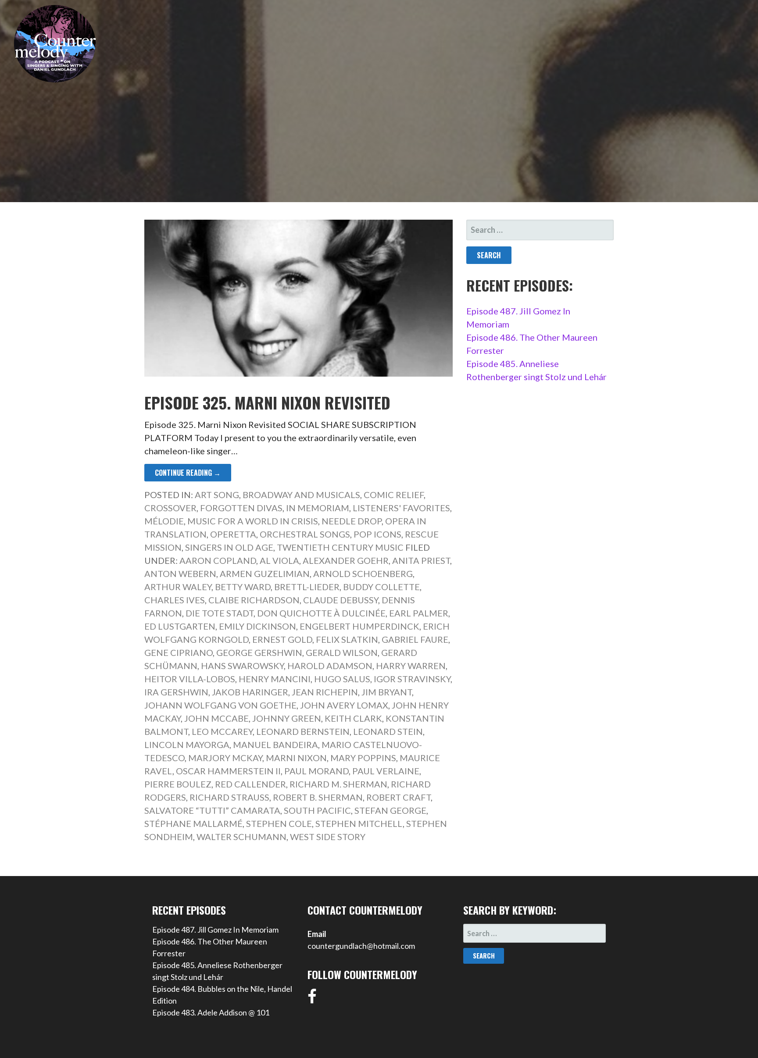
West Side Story (327, 836)
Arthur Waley (177, 586)
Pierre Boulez (177, 784)
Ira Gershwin (176, 692)
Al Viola (279, 560)
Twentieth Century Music (340, 547)
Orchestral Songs (305, 534)
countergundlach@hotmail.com (361, 946)
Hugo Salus (342, 678)
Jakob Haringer (250, 692)
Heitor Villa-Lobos (189, 678)
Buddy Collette (381, 586)
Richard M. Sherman (338, 784)
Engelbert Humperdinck (359, 626)
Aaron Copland (217, 560)
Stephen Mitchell (359, 823)
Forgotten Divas (241, 507)
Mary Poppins (363, 757)
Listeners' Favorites (401, 507)
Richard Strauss (229, 797)
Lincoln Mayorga (186, 744)
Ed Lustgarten (179, 626)
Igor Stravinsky (412, 678)
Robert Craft (398, 797)
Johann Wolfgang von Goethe (220, 705)
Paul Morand (316, 771)
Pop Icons (377, 534)
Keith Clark (353, 718)
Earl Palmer (418, 613)
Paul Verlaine (385, 771)
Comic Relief (394, 494)
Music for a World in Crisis (252, 521)
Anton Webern (180, 573)
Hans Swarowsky (242, 665)
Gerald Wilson (342, 652)
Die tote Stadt (220, 613)
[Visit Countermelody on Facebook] (312, 999)
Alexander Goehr (346, 560)
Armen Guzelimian (265, 573)
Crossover (170, 507)
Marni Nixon (296, 757)
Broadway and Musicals (301, 494)
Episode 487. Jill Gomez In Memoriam (215, 929)
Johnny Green (286, 718)
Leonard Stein (388, 731)
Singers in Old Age (229, 547)
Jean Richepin (325, 692)
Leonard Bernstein (303, 731)
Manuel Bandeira (275, 744)
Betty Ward (243, 586)
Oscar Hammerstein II (228, 771)
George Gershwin (259, 652)
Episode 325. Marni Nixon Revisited (267, 402)
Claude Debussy (340, 600)
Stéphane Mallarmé (193, 823)
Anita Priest (421, 560)
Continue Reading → (188, 472)
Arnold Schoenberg (363, 573)
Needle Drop (352, 521)
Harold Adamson (329, 665)
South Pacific (317, 810)
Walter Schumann (241, 836)
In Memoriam (317, 507)
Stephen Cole (279, 823)
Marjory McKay (225, 757)
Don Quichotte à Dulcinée (321, 613)
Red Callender (250, 784)
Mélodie (164, 521)
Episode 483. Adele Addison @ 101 (210, 1012)
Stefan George (390, 810)
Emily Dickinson (257, 626)
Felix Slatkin (347, 639)
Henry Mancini (275, 678)
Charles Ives (174, 600)
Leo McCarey (222, 731)
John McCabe (216, 718)
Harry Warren (411, 665)
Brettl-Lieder (307, 586)
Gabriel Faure (415, 639)
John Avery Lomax (344, 705)
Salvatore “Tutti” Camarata (212, 810)
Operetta (233, 534)
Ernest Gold (282, 639)
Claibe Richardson (254, 600)
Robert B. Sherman (318, 797)
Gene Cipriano (178, 652)
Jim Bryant (386, 692)
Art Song (217, 494)
